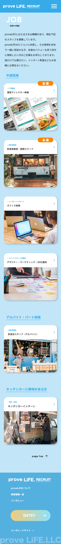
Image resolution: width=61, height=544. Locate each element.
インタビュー (17, 500)
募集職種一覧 (17, 494)
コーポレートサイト (21, 530)
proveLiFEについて (20, 488)
